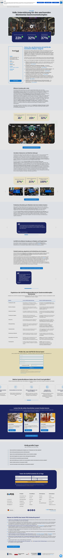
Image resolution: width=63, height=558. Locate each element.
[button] (61, 556)
